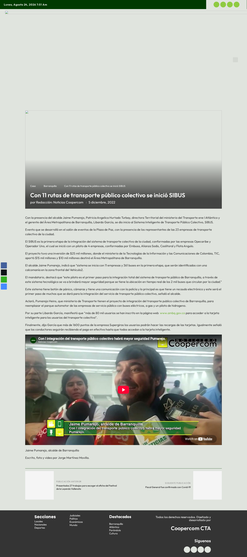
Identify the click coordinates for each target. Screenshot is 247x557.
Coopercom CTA (191, 528)
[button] (235, 59)
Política (144, 60)
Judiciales (123, 60)
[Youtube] (230, 4)
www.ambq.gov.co (172, 313)
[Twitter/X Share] (4, 272)
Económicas (166, 60)
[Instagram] (236, 4)
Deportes (101, 60)
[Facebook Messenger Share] (4, 287)
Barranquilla (50, 186)
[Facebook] (216, 4)
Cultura (113, 533)
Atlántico (114, 527)
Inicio (46, 60)
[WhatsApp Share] (4, 279)
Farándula (115, 530)
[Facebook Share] (4, 265)
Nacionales (40, 524)
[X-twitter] (223, 4)
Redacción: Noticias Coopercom (59, 202)
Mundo (213, 60)
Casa (33, 186)
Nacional (80, 60)
